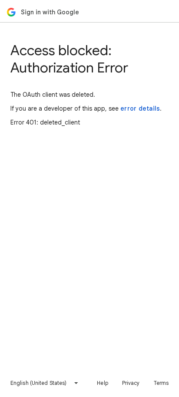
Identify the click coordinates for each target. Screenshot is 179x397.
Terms (161, 383)
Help (102, 383)
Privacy (131, 383)
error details (140, 108)
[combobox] (44, 383)
